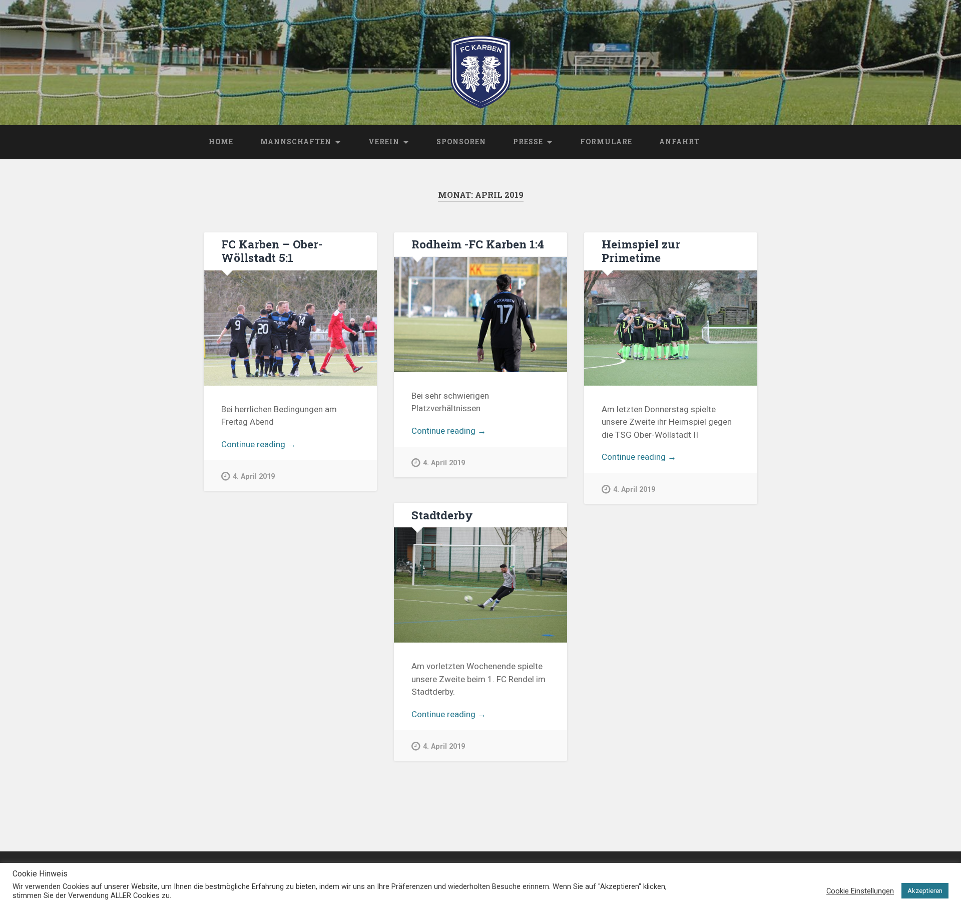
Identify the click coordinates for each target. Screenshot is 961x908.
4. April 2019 (254, 476)
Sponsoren (461, 141)
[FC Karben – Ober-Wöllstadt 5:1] (290, 328)
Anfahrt (679, 141)
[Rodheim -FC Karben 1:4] (480, 314)
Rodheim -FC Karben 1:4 (477, 243)
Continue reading (272, 445)
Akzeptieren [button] (924, 890)
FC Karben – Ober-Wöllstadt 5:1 (271, 250)
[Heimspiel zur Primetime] (670, 328)
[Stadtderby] (480, 585)
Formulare (606, 141)
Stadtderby (442, 514)
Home (221, 141)
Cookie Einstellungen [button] (860, 890)
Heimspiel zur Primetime (641, 250)
